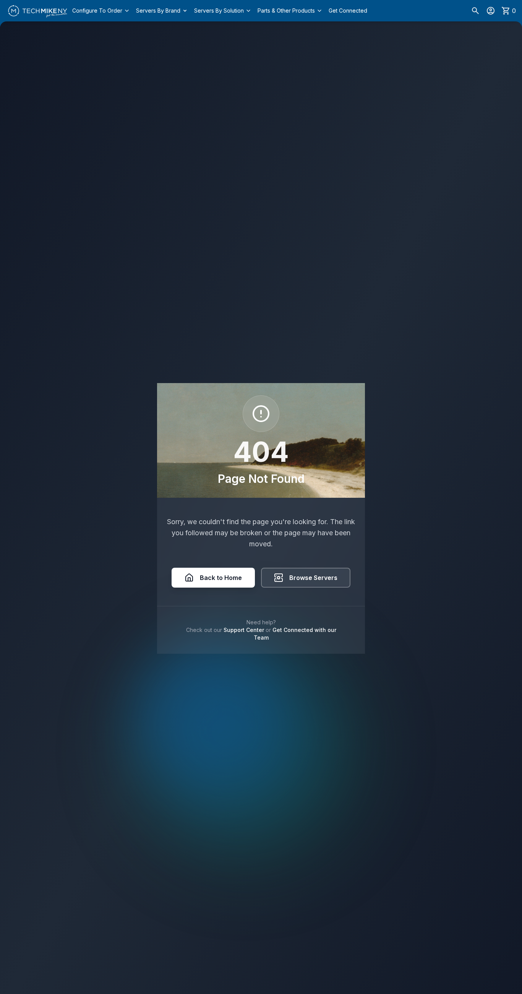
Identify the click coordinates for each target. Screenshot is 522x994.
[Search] (475, 10)
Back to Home (221, 577)
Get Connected (348, 10)
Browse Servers (313, 577)
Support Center (244, 630)
